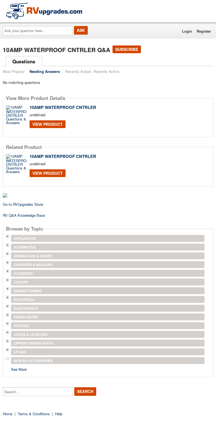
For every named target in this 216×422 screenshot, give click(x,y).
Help (58, 413)
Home (7, 413)
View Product (47, 124)
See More (19, 369)
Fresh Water (26, 317)
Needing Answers (45, 71)
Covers (21, 282)
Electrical (24, 299)
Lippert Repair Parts (33, 343)
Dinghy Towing (27, 290)
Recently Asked (78, 71)
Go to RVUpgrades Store (23, 204)
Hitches (21, 325)
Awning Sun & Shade (33, 255)
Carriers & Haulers (33, 264)
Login (187, 31)
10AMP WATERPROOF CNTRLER (63, 107)
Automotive (25, 247)
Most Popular (13, 71)
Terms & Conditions (34, 413)
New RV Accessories (33, 360)
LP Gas (20, 351)
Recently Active (106, 71)
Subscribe (126, 49)
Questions (23, 61)
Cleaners (23, 273)
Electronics (26, 308)
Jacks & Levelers (31, 334)
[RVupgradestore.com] (44, 10)
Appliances (25, 238)
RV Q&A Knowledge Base (24, 215)
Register (204, 31)
